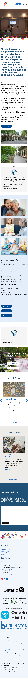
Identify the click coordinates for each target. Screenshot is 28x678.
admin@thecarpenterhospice (11, 574)
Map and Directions (6, 569)
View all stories (13, 479)
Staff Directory (4, 560)
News (2, 554)
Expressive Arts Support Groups (14, 455)
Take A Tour (6, 126)
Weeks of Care (10, 399)
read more (7, 412)
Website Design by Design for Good (8, 671)
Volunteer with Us (12, 363)
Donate (17, 4)
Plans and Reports (5, 553)
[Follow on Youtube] (7, 579)
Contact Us (24, 4)
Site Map (12, 669)
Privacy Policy (4, 667)
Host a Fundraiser (12, 368)
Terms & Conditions (19, 669)
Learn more (6, 306)
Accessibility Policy (12, 667)
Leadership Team (5, 551)
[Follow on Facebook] (4, 579)
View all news (13, 422)
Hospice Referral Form (9, 650)
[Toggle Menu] (25, 7)
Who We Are (4, 548)
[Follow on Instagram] (2, 579)
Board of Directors (5, 549)
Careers (3, 562)
